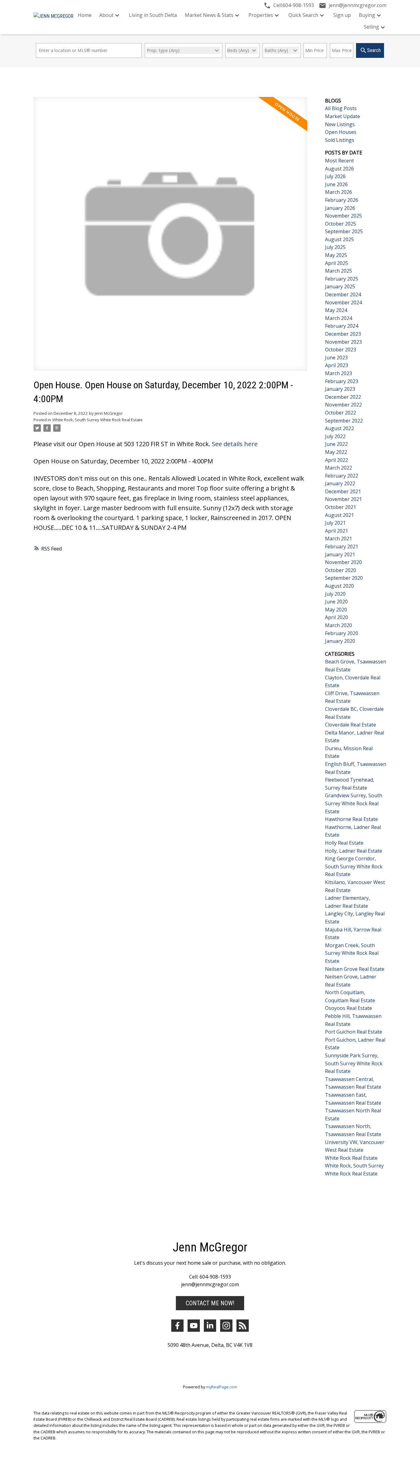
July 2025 (335, 247)
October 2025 (340, 223)
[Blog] (242, 1325)
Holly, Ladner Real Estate (353, 850)
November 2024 (343, 302)
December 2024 (343, 294)
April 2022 (336, 460)
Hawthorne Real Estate (351, 819)
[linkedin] (210, 1325)
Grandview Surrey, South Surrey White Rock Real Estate (353, 803)
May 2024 (336, 310)
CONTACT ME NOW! (210, 1303)
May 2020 (336, 609)
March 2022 (338, 467)
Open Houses (340, 132)
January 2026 (340, 208)
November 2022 (343, 404)
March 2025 (338, 270)
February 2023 (341, 381)
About (106, 15)
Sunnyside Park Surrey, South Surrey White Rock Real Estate (353, 1063)
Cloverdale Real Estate (350, 724)
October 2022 (340, 412)
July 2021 (335, 522)
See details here (235, 444)
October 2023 (340, 349)
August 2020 (339, 585)
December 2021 (343, 491)
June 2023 (336, 357)
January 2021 (340, 554)
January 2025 (340, 286)
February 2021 (341, 546)
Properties (260, 15)
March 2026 (338, 192)
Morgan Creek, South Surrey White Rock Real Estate (351, 953)
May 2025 (336, 255)
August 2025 (339, 239)
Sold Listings (339, 140)
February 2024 (341, 325)
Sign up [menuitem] (342, 15)
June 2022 (336, 444)
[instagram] (226, 1325)
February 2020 (341, 633)
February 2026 (341, 200)
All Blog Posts (341, 108)
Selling (371, 26)
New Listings (340, 124)
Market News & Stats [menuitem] (209, 15)
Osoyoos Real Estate (348, 1008)
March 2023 (338, 373)
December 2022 (343, 397)
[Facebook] (177, 1325)
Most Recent (339, 160)
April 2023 (336, 365)
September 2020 (344, 577)
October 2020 (340, 570)
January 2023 (340, 389)
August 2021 (339, 515)
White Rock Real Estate (351, 1158)
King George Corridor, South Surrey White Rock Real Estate (353, 866)
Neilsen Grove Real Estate (354, 969)
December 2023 (343, 333)
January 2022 (340, 483)
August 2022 (339, 428)
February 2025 (341, 278)
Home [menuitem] (85, 15)
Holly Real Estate (344, 842)
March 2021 (338, 538)
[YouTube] (194, 1325)
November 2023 (343, 341)
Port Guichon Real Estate (353, 1031)
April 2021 (336, 530)
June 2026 (336, 184)
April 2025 (336, 263)
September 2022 (344, 420)
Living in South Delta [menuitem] (153, 15)
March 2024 (338, 318)
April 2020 (336, 617)
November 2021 (343, 499)
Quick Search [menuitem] (303, 15)
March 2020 (338, 625)
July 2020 (335, 593)
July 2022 (335, 436)
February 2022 (341, 475)
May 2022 (336, 452)
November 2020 (343, 562)
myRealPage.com (221, 1387)
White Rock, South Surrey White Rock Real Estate (97, 419)
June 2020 (336, 601)
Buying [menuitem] (367, 15)
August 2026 (339, 168)
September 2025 (344, 231)
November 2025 (343, 215)
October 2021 (340, 507)
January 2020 (340, 641)
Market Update (342, 116)
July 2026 (335, 176)
